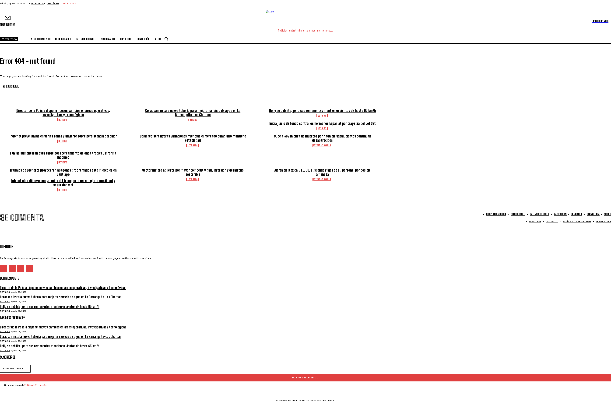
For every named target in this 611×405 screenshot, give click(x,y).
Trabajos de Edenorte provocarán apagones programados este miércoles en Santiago (63, 172)
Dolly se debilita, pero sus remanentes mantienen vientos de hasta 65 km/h (322, 110)
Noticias (62, 119)
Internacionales (322, 145)
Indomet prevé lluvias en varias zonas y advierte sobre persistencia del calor (63, 136)
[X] (20, 268)
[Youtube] (29, 268)
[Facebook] (3, 268)
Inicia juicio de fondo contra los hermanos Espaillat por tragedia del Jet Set (322, 123)
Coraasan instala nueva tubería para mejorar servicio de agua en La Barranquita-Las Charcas (192, 112)
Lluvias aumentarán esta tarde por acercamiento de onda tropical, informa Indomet (63, 155)
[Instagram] (12, 268)
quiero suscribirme (305, 378)
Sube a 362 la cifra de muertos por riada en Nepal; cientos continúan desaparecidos (322, 138)
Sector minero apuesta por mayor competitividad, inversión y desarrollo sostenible (193, 172)
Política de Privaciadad (35, 385)
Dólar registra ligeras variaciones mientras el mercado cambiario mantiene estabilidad (193, 138)
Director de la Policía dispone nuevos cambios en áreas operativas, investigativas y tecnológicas (63, 112)
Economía (192, 145)
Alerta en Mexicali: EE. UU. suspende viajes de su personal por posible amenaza (322, 172)
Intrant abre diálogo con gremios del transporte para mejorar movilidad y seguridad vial (63, 183)
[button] (166, 39)
